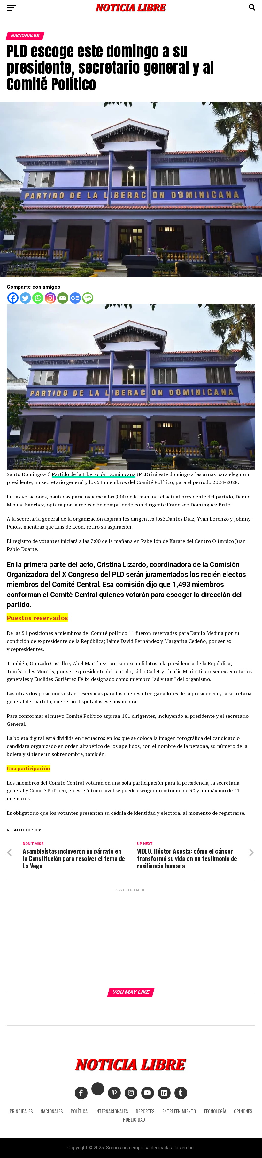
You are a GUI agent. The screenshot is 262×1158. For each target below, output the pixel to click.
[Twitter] (25, 298)
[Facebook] (13, 298)
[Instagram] (50, 298)
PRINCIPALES (21, 1111)
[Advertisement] (131, 938)
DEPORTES (145, 1111)
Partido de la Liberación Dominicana (93, 474)
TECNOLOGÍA (215, 1111)
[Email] (62, 298)
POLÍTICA (79, 1111)
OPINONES (243, 1111)
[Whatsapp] (37, 298)
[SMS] (87, 298)
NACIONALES (52, 1111)
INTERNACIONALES (111, 1111)
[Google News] (75, 298)
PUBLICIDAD (134, 1119)
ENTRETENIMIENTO (179, 1111)
